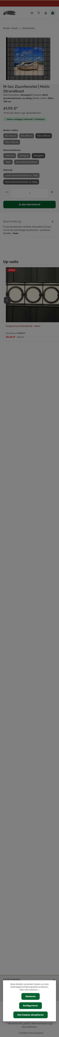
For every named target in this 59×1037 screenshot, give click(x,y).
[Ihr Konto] (46, 13)
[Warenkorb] (53, 13)
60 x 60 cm (10, 135)
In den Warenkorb (29, 204)
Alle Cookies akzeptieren (30, 1015)
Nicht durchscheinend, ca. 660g (21, 182)
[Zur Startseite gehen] (9, 13)
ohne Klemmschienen (26, 162)
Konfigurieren (30, 1005)
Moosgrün (38, 155)
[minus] (7, 192)
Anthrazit (9, 155)
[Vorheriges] (7, 300)
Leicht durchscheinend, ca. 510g (21, 175)
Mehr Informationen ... (29, 990)
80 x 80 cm (26, 135)
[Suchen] (39, 13)
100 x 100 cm (11, 142)
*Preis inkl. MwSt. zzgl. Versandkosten (22, 113)
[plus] (52, 192)
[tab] (28, 227)
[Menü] (32, 13)
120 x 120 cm (43, 135)
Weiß (8, 162)
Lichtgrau (24, 155)
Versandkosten (29, 1027)
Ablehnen (30, 996)
